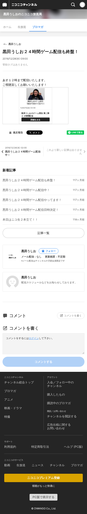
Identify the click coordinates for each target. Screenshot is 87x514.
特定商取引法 (40, 446)
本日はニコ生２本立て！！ (20, 219)
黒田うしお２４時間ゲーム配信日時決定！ (31, 209)
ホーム (7, 27)
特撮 (7, 416)
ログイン (34, 338)
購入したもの (56, 394)
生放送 (22, 27)
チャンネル (57, 465)
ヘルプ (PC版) (73, 446)
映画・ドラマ (13, 408)
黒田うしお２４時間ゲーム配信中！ (26, 190)
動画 (7, 465)
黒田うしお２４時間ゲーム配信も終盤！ (29, 180)
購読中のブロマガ (59, 403)
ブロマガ (37, 27)
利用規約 (10, 446)
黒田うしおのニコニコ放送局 (22, 14)
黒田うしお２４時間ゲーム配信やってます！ (32, 199)
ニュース (38, 465)
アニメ (8, 399)
